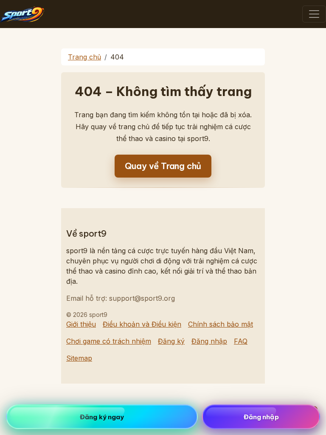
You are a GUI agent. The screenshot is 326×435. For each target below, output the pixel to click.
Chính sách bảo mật (220, 324)
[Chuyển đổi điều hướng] (314, 14)
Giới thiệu (81, 324)
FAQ (240, 341)
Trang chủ (84, 57)
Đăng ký (171, 341)
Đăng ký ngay (102, 417)
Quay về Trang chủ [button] (163, 166)
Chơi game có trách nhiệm (108, 341)
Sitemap (79, 358)
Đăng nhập (209, 341)
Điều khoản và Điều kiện (142, 324)
